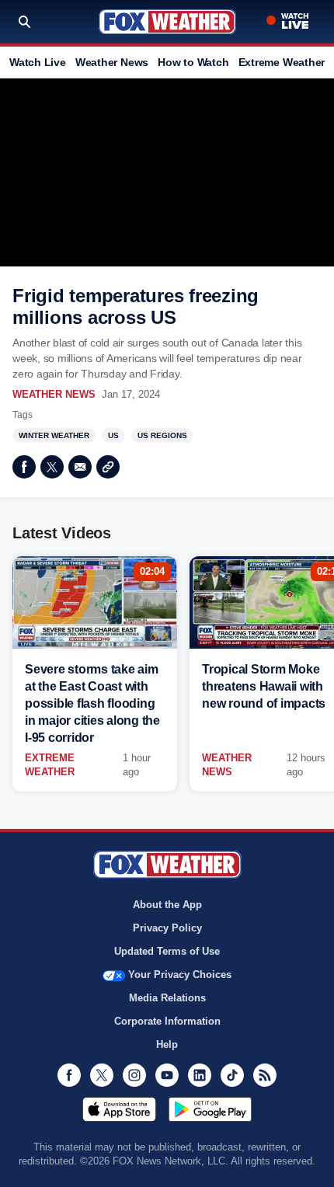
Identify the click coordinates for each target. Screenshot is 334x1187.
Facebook (24, 467)
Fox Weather (167, 21)
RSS (265, 1075)
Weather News (111, 62)
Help (167, 1044)
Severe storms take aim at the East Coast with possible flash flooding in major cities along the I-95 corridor (92, 703)
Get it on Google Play (210, 1109)
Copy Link (108, 467)
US (113, 435)
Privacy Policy (167, 928)
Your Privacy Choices (179, 974)
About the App (167, 904)
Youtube (167, 1075)
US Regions (162, 435)
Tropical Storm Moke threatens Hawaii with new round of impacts (263, 686)
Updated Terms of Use (167, 951)
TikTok (232, 1075)
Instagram (134, 1075)
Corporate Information (167, 1021)
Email (80, 467)
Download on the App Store (119, 1109)
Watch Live (37, 62)
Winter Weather (54, 435)
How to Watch (193, 62)
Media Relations (167, 998)
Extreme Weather (281, 62)
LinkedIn (199, 1075)
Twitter (52, 467)
